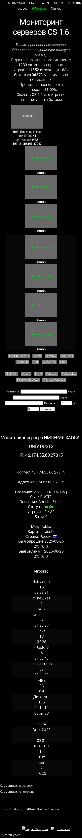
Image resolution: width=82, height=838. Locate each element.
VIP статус (39, 8)
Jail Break (67, 356)
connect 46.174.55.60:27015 (41, 472)
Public (45, 526)
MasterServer (11, 835)
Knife (38, 373)
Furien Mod (69, 373)
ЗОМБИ (51, 356)
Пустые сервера (54, 379)
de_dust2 (47, 531)
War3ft (26, 373)
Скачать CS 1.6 (52, 3)
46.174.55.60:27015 (47, 482)
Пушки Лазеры (19, 356)
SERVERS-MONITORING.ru (20, 3)
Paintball (51, 373)
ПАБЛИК (11, 373)
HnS (63, 362)
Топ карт (56, 8)
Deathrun (22, 362)
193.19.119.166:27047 (27, 143)
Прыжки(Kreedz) (28, 379)
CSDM (37, 356)
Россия (46, 536)
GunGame (49, 362)
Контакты (63, 829)
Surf (35, 362)
